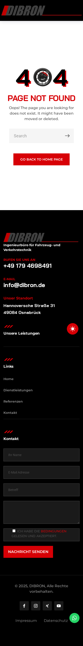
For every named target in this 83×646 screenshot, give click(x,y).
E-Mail (9, 279)
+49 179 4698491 (27, 265)
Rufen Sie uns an (19, 260)
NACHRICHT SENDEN (28, 552)
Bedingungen (53, 531)
